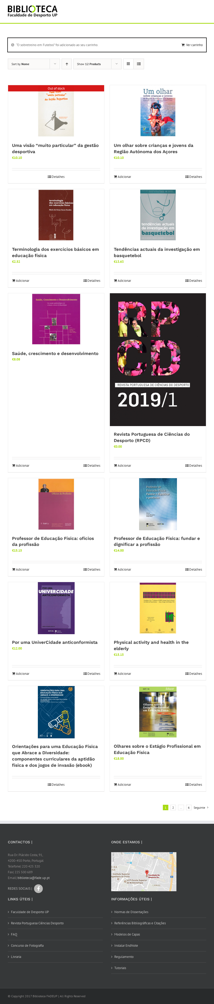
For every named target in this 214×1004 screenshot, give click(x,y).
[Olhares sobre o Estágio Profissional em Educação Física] (158, 712)
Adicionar (124, 176)
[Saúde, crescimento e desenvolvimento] (56, 319)
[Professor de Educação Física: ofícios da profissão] (56, 504)
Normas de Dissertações (131, 912)
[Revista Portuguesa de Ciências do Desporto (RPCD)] (158, 359)
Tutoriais (120, 968)
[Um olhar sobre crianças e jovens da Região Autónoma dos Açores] (158, 111)
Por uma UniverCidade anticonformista (55, 642)
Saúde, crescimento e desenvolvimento (55, 353)
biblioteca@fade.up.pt (33, 878)
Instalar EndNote (126, 945)
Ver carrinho (194, 45)
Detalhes (58, 176)
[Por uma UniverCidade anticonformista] (56, 608)
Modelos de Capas (127, 934)
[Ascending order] (67, 64)
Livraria (16, 957)
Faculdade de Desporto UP (30, 912)
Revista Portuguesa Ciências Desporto (37, 923)
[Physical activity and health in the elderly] (158, 608)
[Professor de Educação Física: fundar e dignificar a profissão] (158, 504)
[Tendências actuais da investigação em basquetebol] (158, 215)
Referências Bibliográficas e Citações (140, 923)
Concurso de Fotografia (27, 945)
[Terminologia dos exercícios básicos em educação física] (56, 215)
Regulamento (124, 957)
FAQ (14, 934)
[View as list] (139, 64)
